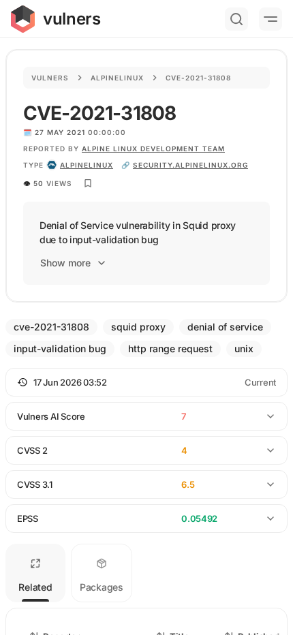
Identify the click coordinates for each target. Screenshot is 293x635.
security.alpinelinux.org (190, 165)
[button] (146, 382)
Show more (65, 262)
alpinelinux (86, 165)
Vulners (50, 78)
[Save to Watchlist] (87, 183)
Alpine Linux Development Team (153, 148)
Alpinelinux (117, 78)
